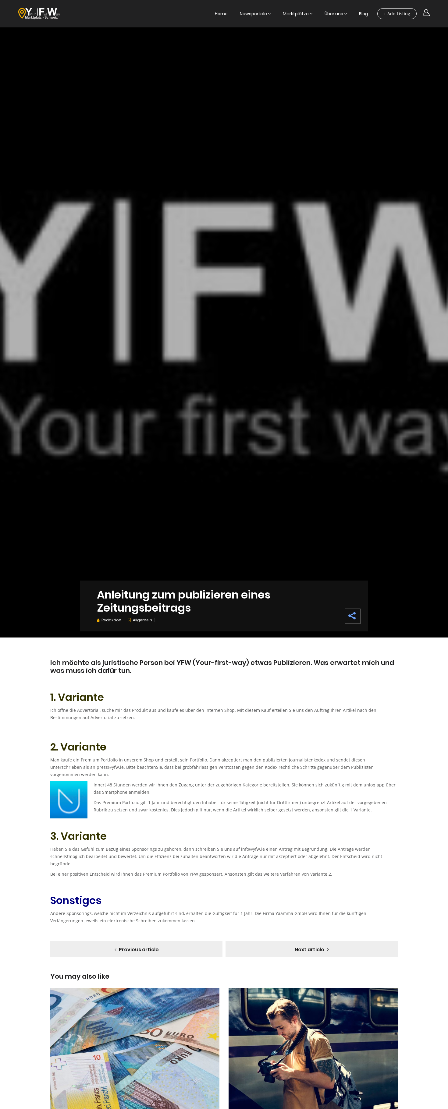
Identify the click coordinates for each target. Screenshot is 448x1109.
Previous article (139, 949)
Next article (309, 949)
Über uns (334, 14)
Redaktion (111, 620)
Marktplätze (296, 14)
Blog (363, 14)
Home (221, 14)
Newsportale (253, 14)
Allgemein (142, 620)
